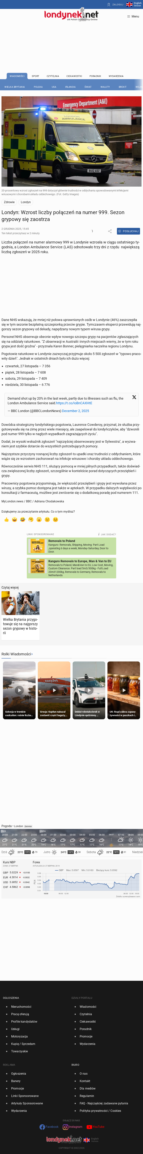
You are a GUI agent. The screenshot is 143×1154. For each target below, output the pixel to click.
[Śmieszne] (23, 519)
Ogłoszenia (11, 997)
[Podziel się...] (110, 231)
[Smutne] (47, 519)
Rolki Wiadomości (16, 654)
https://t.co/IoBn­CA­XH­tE (74, 403)
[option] (36, 1007)
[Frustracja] (55, 519)
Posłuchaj (131, 231)
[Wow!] (39, 519)
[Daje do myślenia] (31, 519)
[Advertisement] (71, 38)
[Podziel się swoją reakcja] (91, 231)
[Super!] (14, 519)
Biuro (75, 1064)
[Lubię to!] (6, 519)
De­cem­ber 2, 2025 (75, 411)
